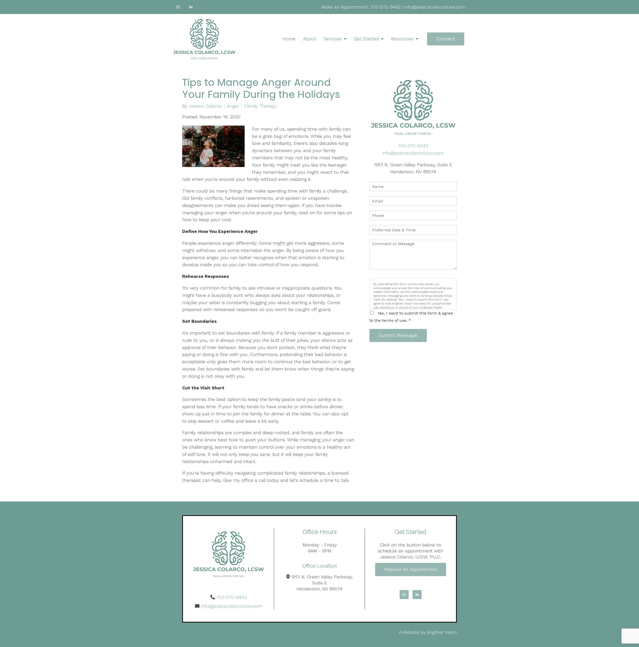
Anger (233, 106)
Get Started (366, 38)
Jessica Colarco (205, 106)
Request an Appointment (410, 569)
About (309, 38)
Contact (445, 38)
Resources (402, 38)
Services (332, 38)
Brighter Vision (442, 632)
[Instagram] (177, 6)
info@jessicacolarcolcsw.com (435, 6)
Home (289, 38)
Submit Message (398, 335)
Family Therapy (260, 106)
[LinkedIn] (190, 6)
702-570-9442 (385, 6)
